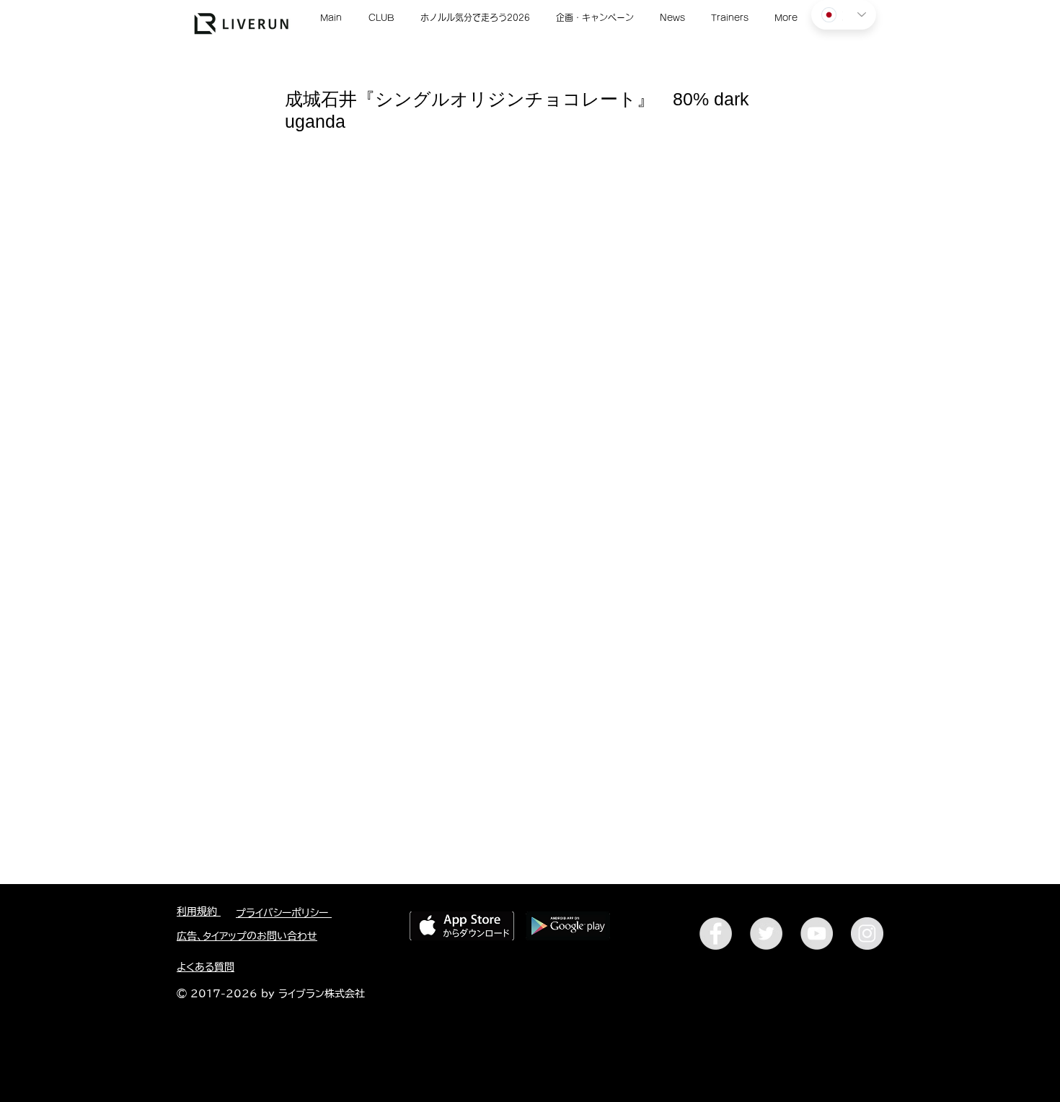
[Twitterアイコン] (766, 933)
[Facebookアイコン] (715, 933)
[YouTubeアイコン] (816, 933)
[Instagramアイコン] (867, 933)
